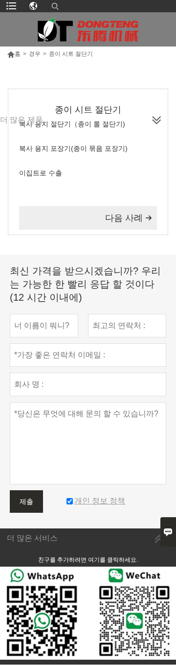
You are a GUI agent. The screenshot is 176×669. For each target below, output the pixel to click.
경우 (35, 53)
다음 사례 (128, 218)
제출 (26, 501)
